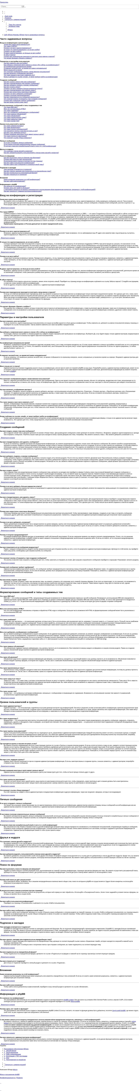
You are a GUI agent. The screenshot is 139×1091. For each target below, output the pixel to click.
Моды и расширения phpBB (9, 1074)
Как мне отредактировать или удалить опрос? (20, 90)
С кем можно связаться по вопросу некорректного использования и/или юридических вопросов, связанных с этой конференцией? (50, 189)
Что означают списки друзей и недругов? (18, 151)
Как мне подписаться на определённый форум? (20, 173)
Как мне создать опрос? (12, 87)
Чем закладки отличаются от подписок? (18, 169)
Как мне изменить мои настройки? (16, 63)
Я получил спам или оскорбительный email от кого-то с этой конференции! (30, 146)
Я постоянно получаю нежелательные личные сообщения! (24, 144)
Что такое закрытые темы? (13, 119)
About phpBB (75, 1001)
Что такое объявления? (12, 116)
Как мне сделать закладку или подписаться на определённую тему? (27, 171)
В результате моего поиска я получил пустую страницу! (23, 161)
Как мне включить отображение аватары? (18, 73)
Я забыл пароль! (9, 55)
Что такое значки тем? (11, 121)
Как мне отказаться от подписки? (15, 174)
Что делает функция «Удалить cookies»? (18, 58)
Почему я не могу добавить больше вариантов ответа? (23, 88)
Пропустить (4, 2)
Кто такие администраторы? (14, 126)
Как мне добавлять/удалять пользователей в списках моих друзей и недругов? (31, 153)
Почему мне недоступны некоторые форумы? (20, 92)
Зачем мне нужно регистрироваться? (17, 44)
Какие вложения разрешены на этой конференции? (22, 179)
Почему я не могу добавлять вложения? (18, 94)
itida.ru (15, 1069)
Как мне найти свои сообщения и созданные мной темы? (24, 164)
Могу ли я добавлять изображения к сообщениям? (21, 112)
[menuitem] (4, 11)
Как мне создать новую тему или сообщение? (20, 82)
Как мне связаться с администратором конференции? (23, 191)
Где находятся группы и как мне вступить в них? (21, 131)
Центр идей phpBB (118, 1010)
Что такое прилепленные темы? (15, 117)
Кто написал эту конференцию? (15, 186)
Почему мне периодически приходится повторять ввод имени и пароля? (29, 56)
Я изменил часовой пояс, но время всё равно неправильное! (25, 68)
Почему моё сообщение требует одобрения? (19, 100)
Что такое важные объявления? (15, 114)
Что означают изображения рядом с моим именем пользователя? (27, 71)
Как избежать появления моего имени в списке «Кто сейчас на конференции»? (31, 65)
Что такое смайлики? (11, 110)
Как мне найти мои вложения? (14, 181)
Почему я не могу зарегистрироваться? (17, 48)
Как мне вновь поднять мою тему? (16, 102)
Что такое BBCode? (11, 107)
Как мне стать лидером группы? (15, 132)
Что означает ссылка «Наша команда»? (18, 138)
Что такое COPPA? (10, 46)
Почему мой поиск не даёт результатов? (18, 159)
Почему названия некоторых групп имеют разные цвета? (24, 134)
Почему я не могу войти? (12, 51)
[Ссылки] (4, 21)
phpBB (12, 371)
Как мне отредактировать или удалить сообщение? (22, 83)
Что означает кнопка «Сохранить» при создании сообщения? (25, 99)
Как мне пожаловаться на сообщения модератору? (22, 97)
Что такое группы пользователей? (16, 129)
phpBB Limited (69, 1000)
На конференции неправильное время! (17, 66)
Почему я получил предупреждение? (17, 95)
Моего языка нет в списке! (13, 70)
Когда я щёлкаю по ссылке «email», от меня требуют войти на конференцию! (31, 77)
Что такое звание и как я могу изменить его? (19, 75)
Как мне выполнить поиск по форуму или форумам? (22, 157)
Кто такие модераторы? (12, 127)
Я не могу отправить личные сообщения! (18, 142)
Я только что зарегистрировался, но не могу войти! (22, 49)
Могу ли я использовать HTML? (15, 109)
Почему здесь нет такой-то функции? (17, 188)
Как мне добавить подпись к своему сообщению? (21, 85)
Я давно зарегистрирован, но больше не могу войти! (22, 53)
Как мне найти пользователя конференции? (19, 163)
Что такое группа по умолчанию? (15, 136)
